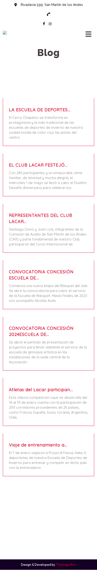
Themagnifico (65, 564)
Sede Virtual (51, 519)
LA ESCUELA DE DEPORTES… (40, 109)
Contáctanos (51, 534)
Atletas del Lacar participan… (41, 389)
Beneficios (51, 527)
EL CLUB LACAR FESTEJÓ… (38, 165)
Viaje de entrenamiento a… (38, 445)
